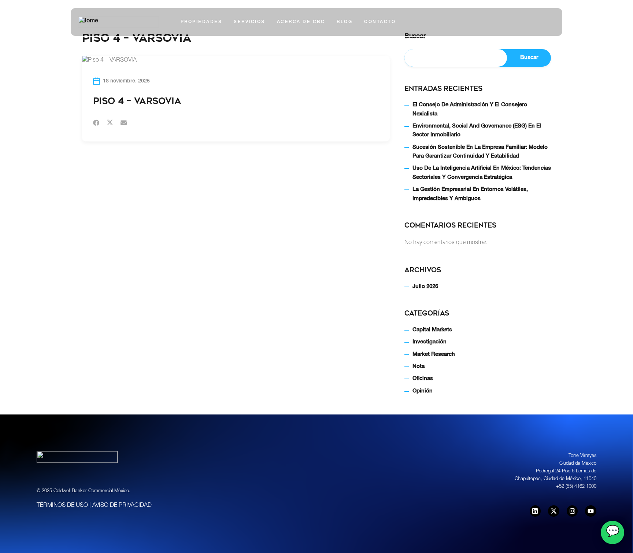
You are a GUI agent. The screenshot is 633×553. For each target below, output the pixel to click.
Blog (344, 22)
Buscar (529, 57)
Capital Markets (432, 330)
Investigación (429, 342)
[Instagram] (572, 511)
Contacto (380, 22)
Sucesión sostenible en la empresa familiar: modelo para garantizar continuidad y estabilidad (480, 152)
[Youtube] (590, 511)
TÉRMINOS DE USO (62, 506)
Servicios (249, 22)
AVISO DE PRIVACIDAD (122, 506)
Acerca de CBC (301, 22)
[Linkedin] (535, 511)
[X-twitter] (553, 511)
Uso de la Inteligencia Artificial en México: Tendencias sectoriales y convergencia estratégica (481, 173)
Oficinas (422, 378)
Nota (418, 366)
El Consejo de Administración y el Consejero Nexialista (469, 109)
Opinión (422, 391)
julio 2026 (425, 287)
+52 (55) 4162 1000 (576, 486)
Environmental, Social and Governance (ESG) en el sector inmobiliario (476, 130)
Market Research (433, 354)
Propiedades (201, 22)
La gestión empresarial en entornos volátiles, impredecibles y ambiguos (470, 194)
